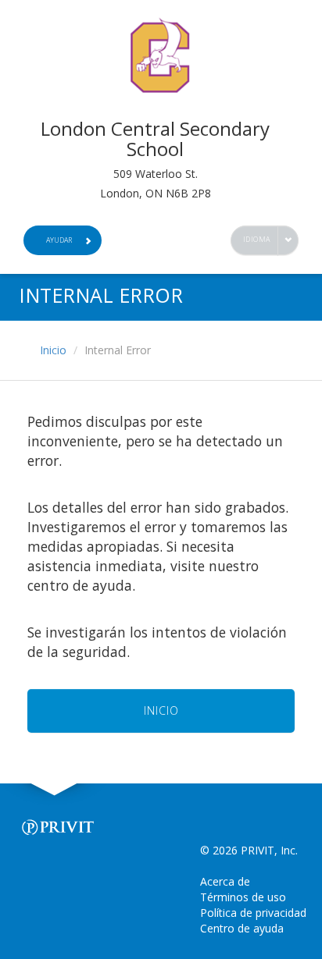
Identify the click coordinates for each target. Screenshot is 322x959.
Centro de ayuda (242, 928)
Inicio (53, 350)
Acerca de (225, 881)
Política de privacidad (253, 912)
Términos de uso (243, 897)
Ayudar (59, 240)
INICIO (161, 710)
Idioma (256, 239)
